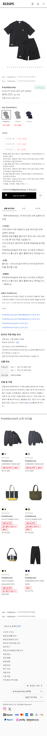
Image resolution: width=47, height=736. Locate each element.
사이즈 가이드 (8, 631)
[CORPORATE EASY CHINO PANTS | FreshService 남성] (35, 555)
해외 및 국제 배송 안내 (11, 643)
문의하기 (6, 646)
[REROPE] (8, 4)
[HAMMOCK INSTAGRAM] (4, 710)
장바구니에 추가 (19, 195)
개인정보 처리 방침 (10, 679)
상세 (17, 342)
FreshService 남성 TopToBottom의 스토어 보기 (21, 314)
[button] (43, 4)
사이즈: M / (15, 144)
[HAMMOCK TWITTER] (9, 710)
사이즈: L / (15, 149)
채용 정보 (6, 672)
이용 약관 (6, 676)
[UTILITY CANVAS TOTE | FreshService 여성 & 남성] (12, 494)
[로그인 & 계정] (32, 4)
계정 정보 (6, 654)
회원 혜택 (6, 661)
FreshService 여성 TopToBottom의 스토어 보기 (21, 318)
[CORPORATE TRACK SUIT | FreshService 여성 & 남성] (12, 438)
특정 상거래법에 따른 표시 (13, 650)
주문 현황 (6, 657)
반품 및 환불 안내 (9, 635)
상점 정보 (6, 665)
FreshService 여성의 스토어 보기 (15, 327)
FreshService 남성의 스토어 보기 (15, 323)
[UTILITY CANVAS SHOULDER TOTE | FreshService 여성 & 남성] (12, 555)
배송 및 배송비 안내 (10, 639)
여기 (30, 402)
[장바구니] (37, 4)
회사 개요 (6, 668)
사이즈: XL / (16, 138)
